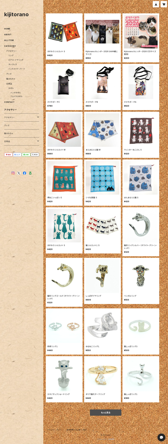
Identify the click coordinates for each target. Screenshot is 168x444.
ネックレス (12, 64)
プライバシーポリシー (55, 430)
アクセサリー (11, 51)
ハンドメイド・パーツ (16, 69)
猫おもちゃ (10, 79)
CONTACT (9, 102)
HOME (7, 29)
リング (10, 55)
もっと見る (105, 412)
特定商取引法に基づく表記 (76, 430)
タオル (11, 88)
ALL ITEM (9, 40)
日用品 (9, 84)
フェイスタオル (16, 96)
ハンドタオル (15, 93)
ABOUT (8, 34)
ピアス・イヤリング (15, 60)
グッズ (8, 74)
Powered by (102, 439)
